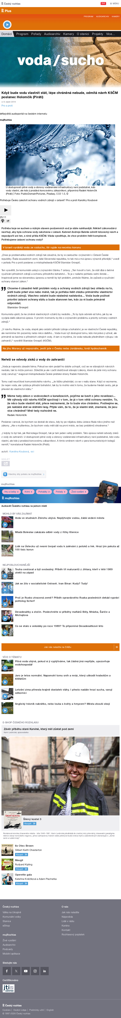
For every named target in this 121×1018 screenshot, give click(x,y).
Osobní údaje (20, 1010)
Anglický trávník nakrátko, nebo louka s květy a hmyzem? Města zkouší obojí (62, 703)
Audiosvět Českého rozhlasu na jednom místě (24, 506)
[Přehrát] (5, 210)
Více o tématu (12, 657)
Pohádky (42, 491)
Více (110, 34)
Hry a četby (10, 491)
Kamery (116, 17)
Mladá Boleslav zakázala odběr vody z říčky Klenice (47, 532)
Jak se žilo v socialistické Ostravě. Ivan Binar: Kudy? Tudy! (51, 583)
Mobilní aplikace (11, 953)
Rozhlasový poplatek (73, 934)
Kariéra (65, 925)
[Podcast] (2, 221)
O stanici (83, 34)
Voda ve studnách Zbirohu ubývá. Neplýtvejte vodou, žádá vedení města (59, 517)
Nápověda (67, 916)
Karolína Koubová (19, 451)
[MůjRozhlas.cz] (6, 120)
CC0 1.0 (60, 193)
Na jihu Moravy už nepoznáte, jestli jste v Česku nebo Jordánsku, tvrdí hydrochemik (55, 348)
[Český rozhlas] (10, 3)
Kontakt (66, 930)
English (50, 1010)
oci (32, 451)
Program (88, 17)
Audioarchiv (102, 17)
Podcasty (8, 949)
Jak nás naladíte (70, 912)
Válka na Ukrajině (12, 912)
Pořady (36, 34)
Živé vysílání (77, 491)
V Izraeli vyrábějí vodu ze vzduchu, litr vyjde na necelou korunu (42, 247)
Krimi (27, 491)
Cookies (6, 1010)
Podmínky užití (36, 1010)
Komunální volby (12, 916)
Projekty (97, 34)
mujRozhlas (8, 484)
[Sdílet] (8, 221)
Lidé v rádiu (68, 921)
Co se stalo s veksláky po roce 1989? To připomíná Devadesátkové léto (59, 626)
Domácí (6, 34)
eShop (6, 925)
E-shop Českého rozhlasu (21, 722)
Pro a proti (7, 105)
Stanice (7, 921)
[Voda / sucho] (60, 62)
